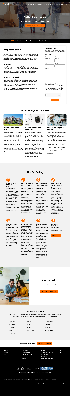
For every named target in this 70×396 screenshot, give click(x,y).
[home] (7, 4)
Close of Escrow (48, 40)
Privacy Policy (53, 379)
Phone (56, 63)
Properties (39, 4)
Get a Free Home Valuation (35, 25)
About (66, 4)
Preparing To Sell (10, 40)
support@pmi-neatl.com (47, 358)
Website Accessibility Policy (58, 383)
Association (6, 352)
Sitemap (47, 379)
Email (46, 63)
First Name (47, 58)
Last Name (57, 58)
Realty (44, 4)
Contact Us (56, 235)
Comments (47, 73)
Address (47, 68)
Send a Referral (25, 360)
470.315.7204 (65, 1)
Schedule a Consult (44, 343)
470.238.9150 (11, 89)
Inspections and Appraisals (38, 40)
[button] (60, 353)
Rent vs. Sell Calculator (49, 291)
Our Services (31, 4)
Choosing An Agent (19, 40)
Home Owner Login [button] (26, 352)
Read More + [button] (56, 153)
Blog (62, 4)
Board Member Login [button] (27, 354)
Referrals (58, 4)
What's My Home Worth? (58, 40)
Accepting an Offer (28, 40)
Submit (55, 100)
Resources (50, 4)
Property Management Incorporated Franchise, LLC (39, 372)
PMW (44, 379)
